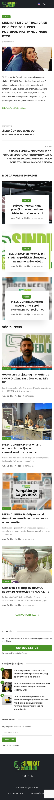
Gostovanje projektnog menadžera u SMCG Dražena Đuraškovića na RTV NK (26, 378)
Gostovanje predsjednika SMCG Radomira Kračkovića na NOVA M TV (26, 590)
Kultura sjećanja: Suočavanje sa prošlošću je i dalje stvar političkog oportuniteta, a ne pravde (31, 673)
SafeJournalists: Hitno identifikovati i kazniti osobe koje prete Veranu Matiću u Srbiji (32, 686)
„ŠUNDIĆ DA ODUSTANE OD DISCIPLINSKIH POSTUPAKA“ (19, 132)
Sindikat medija (23, 218)
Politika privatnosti (17, 793)
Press (6, 17)
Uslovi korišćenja (37, 793)
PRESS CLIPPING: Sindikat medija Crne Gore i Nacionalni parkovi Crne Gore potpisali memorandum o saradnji (27, 306)
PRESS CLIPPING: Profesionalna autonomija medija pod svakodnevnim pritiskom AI (21, 448)
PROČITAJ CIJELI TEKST (14, 108)
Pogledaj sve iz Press (25, 615)
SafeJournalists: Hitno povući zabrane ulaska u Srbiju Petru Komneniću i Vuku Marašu (27, 210)
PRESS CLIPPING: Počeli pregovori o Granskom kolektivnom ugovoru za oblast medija (24, 518)
